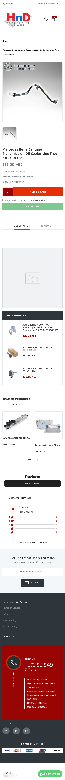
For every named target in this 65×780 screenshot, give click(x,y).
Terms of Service (11, 607)
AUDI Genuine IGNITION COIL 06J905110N (37, 370)
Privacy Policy (9, 620)
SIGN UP (35, 583)
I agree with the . (26, 200)
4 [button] (37, 459)
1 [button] (29, 459)
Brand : (6, 177)
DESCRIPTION (22, 225)
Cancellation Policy (14, 602)
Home (5, 41)
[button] (48, 4)
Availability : (8, 172)
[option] (32, 92)
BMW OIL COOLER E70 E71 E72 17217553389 (23, 438)
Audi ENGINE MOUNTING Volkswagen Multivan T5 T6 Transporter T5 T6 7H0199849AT (40, 327)
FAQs (5, 614)
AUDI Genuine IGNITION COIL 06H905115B (37, 348)
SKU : (5, 182)
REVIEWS (45, 225)
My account (7, 4)
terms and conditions (35, 200)
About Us (8, 637)
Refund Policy (9, 626)
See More (15, 404)
